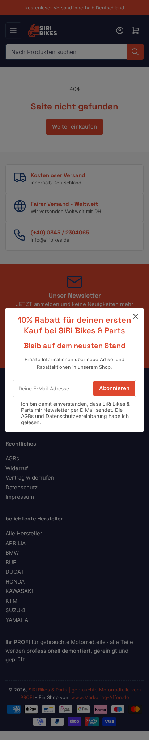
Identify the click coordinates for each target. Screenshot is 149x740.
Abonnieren (114, 388)
